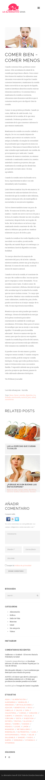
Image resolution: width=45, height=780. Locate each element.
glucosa (27, 721)
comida (22, 395)
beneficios (19, 708)
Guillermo (9, 655)
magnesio (9, 729)
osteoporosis (12, 735)
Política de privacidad (22, 565)
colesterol (11, 713)
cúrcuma (9, 718)
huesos (25, 724)
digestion (29, 395)
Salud (12, 625)
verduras (18, 740)
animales (22, 702)
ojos (33, 732)
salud (34, 397)
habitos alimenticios (21, 492)
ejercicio (10, 492)
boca (11, 395)
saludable (10, 737)
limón (25, 726)
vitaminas (9, 743)
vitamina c (30, 740)
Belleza (12, 615)
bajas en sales (12, 490)
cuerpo (20, 490)
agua (7, 699)
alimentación (19, 699)
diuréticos (32, 490)
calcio (19, 710)
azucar (8, 708)
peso (23, 735)
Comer (16, 395)
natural (24, 397)
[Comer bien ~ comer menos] (22, 37)
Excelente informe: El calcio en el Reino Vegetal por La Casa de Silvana (22, 663)
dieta (26, 490)
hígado (8, 726)
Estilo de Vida (15, 618)
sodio (30, 737)
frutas (17, 721)
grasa (8, 724)
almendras (10, 702)
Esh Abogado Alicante (13, 670)
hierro (16, 724)
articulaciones (24, 705)
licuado (8, 397)
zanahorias (9, 399)
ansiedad (9, 705)
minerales (10, 732)
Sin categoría (15, 628)
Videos (12, 631)
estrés (8, 721)
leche (17, 726)
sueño (8, 740)
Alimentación (15, 612)
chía (27, 710)
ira (34, 395)
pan (29, 397)
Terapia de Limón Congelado (27, 686)
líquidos (33, 492)
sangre (21, 737)
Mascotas (13, 622)
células (28, 716)
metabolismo (23, 729)
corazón (33, 713)
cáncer (18, 716)
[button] (8, 518)
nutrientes (23, 732)
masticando (15, 397)
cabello (9, 710)
